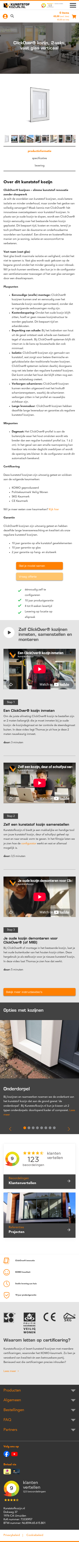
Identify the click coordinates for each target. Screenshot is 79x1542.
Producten (12, 1390)
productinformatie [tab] (39, 151)
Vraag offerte (28, 576)
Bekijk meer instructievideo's (24, 992)
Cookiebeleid (34, 1535)
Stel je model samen (32, 566)
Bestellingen (13, 1410)
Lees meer (9, 1371)
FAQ (7, 1420)
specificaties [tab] (39, 158)
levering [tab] (39, 165)
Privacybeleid (11, 1535)
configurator (28, 843)
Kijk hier (53, 509)
